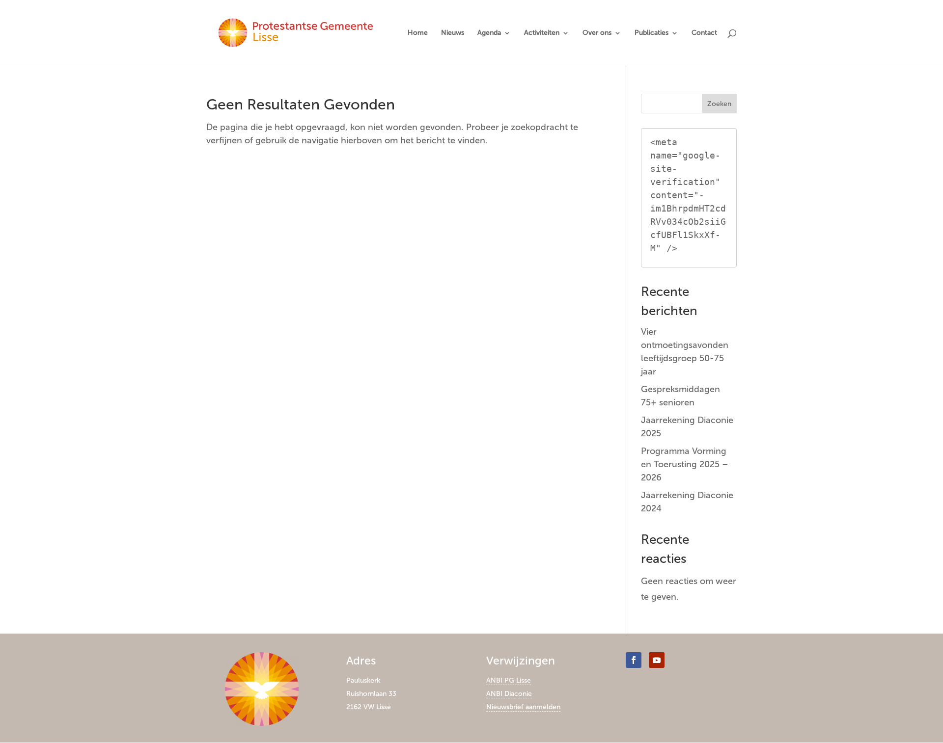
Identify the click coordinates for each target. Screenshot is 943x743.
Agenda (489, 33)
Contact (704, 33)
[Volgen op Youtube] (657, 660)
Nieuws (452, 33)
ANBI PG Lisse (508, 680)
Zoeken (719, 104)
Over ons (596, 33)
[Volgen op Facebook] (633, 660)
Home (418, 33)
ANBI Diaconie (509, 694)
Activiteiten (541, 33)
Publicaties (651, 33)
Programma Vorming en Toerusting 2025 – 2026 (684, 464)
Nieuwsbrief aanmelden (523, 707)
